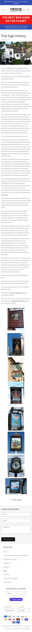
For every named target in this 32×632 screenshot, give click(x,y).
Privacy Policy (7, 582)
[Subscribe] (24, 593)
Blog (4, 571)
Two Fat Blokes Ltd (9, 625)
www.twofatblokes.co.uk (19, 301)
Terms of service (16, 628)
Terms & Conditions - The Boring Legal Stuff (15, 555)
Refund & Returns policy (10, 559)
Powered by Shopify (18, 625)
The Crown (4, 195)
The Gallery (6, 574)
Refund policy (27, 625)
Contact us (6, 567)
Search (5, 551)
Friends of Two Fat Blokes (10, 578)
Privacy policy (8, 628)
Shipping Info (7, 563)
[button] (3, 10)
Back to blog (17, 500)
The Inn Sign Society (16, 293)
